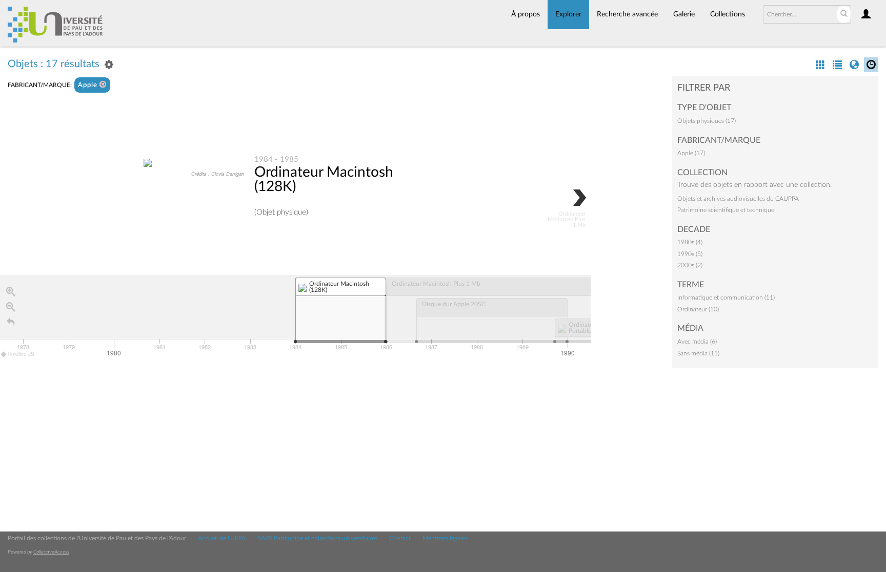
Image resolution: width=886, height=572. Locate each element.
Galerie (684, 14)
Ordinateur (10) (698, 309)
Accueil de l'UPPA (222, 538)
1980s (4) (689, 242)
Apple (88, 85)
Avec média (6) (697, 341)
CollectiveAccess (51, 552)
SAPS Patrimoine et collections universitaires (317, 538)
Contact (400, 538)
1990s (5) (689, 254)
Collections (727, 14)
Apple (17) (691, 153)
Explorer (568, 14)
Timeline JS (20, 353)
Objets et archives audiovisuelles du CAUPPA (738, 199)
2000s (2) (689, 265)
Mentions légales (445, 538)
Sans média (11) (698, 353)
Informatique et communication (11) (726, 297)
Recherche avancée (627, 14)
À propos (525, 14)
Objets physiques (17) (706, 121)
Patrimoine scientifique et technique (725, 210)
